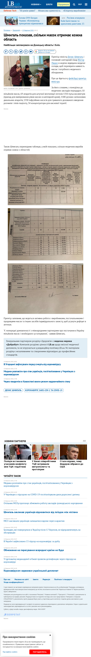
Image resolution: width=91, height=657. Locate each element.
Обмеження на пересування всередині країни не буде (34, 550)
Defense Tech (10, 10)
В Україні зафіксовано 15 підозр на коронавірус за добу (32, 541)
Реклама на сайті (22, 579)
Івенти (35, 579)
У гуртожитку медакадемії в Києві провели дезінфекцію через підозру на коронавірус (40, 560)
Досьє (47, 13)
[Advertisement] (45, 126)
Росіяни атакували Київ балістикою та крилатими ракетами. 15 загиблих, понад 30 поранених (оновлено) (73, 23)
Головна (7, 30)
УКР (80, 4)
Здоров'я (16, 30)
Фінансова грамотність (49, 10)
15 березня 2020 (28, 30)
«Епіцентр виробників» (74, 10)
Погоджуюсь (40, 652)
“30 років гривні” (27, 10)
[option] (25, 21)
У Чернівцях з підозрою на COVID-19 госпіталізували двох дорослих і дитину (42, 494)
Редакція (46, 579)
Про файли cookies (10, 652)
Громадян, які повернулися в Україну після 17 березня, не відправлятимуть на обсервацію (42, 531)
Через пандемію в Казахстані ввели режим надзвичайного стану (37, 381)
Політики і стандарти (63, 579)
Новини (35, 4)
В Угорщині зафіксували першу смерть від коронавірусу (32, 364)
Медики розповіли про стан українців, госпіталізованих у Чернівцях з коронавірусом (39, 373)
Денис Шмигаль (75, 56)
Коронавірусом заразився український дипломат (31, 570)
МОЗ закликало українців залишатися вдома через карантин (34, 520)
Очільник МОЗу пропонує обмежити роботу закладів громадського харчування (43, 503)
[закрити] (50, 635)
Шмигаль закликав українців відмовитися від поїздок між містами (41, 512)
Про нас (7, 579)
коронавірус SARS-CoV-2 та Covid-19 (43, 390)
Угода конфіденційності (14, 582)
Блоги (49, 4)
